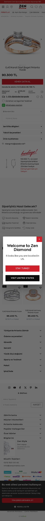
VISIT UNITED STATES (22, 278)
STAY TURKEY (23, 268)
